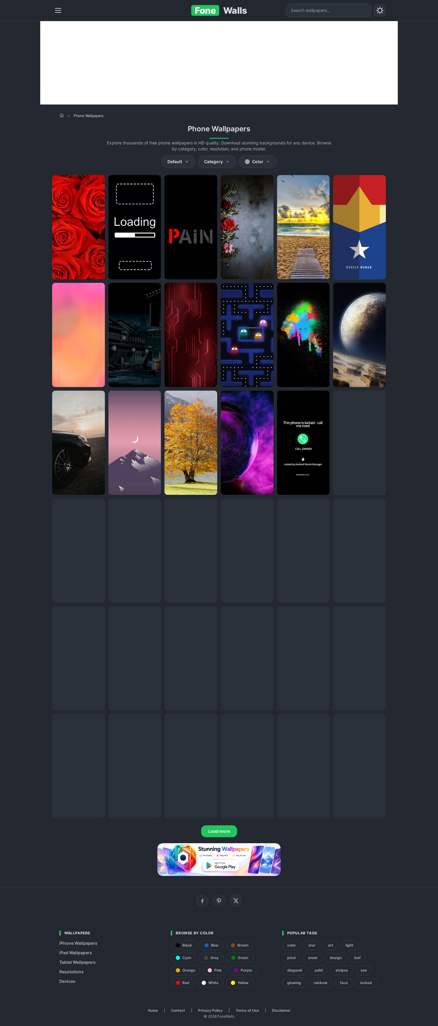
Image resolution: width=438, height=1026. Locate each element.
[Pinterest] (219, 901)
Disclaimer (281, 1010)
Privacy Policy (210, 1010)
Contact (178, 1010)
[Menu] (58, 10)
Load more (219, 831)
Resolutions (71, 971)
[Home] (61, 115)
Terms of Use (247, 1010)
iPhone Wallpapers (78, 943)
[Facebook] (202, 901)
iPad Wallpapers (75, 952)
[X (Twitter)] (236, 901)
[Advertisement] (219, 63)
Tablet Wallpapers (77, 962)
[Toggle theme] (380, 10)
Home (153, 1010)
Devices (67, 981)
